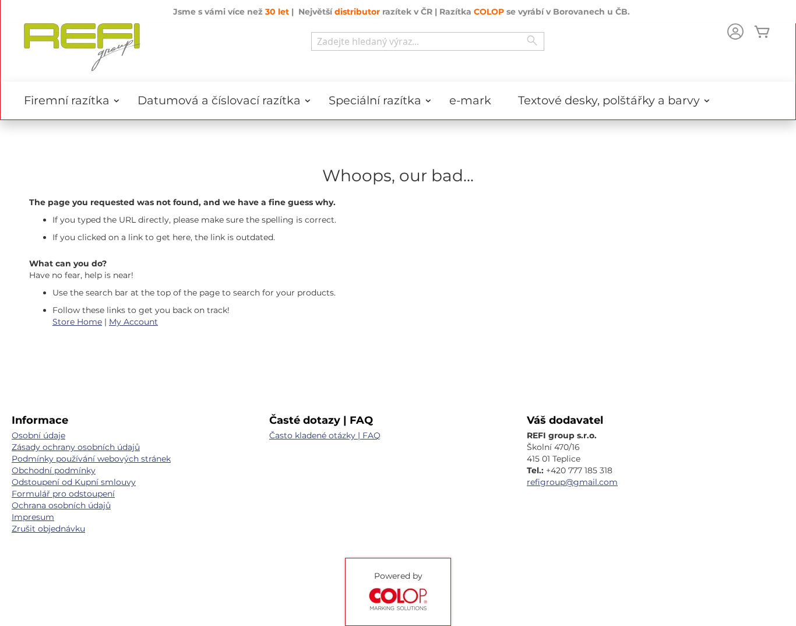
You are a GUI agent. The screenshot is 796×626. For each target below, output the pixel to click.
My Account (133, 321)
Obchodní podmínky (54, 470)
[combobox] (427, 41)
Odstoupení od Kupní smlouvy (74, 482)
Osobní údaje (38, 435)
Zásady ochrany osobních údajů (76, 447)
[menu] (398, 100)
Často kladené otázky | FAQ (325, 435)
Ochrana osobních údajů (61, 505)
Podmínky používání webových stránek (91, 458)
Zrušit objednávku (48, 528)
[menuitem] (67, 100)
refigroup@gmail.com (572, 482)
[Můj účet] (735, 33)
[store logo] (82, 47)
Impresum (33, 517)
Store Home (77, 321)
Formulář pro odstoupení (63, 493)
